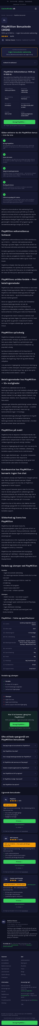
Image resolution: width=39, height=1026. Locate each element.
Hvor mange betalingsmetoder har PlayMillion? (17, 756)
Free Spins (4, 977)
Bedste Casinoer (6, 966)
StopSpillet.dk (28, 1)
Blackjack (24, 963)
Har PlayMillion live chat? (10, 751)
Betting (23, 974)
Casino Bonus (5, 974)
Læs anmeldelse (19, 824)
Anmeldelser (5, 963)
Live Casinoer (5, 971)
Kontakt (3, 997)
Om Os (3, 991)
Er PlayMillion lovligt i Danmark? (12, 779)
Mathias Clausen (12, 921)
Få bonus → (19, 821)
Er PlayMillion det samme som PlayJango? (15, 762)
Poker (22, 969)
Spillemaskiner (25, 960)
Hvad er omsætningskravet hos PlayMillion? (16, 768)
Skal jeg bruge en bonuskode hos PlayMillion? (16, 745)
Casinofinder (8, 9)
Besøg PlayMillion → (19, 122)
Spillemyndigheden (8, 946)
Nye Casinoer (5, 969)
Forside (3, 15)
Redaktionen (5, 994)
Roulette (23, 966)
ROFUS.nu (21, 1)
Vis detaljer (18, 827)
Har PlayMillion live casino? (11, 784)
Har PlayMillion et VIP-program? (12, 773)
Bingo (22, 971)
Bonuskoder (10, 15)
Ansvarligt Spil (5, 988)
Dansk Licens (5, 985)
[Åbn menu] (36, 9)
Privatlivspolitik (6, 1000)
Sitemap (3, 1003)
